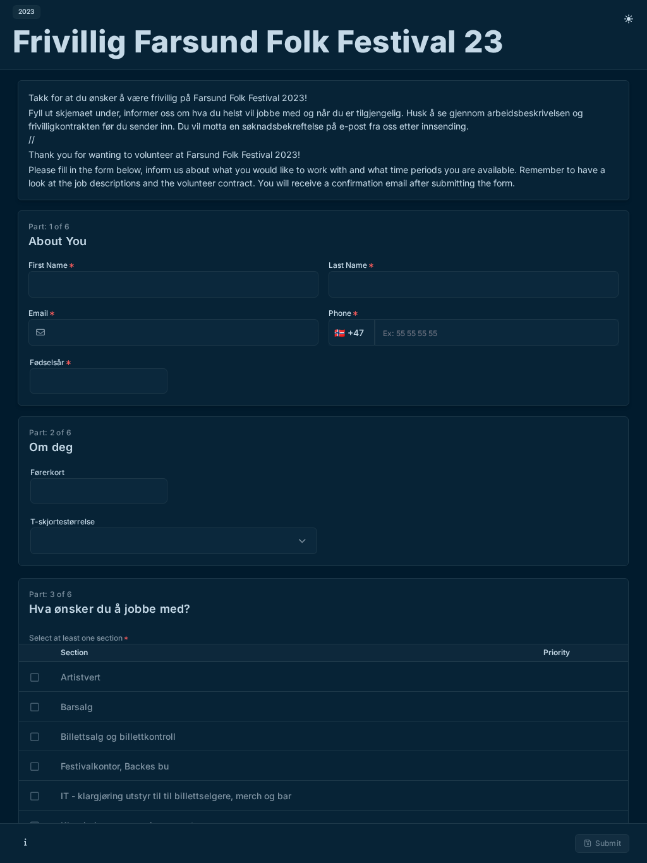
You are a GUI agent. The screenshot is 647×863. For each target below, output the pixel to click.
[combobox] (351, 332)
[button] (352, 332)
